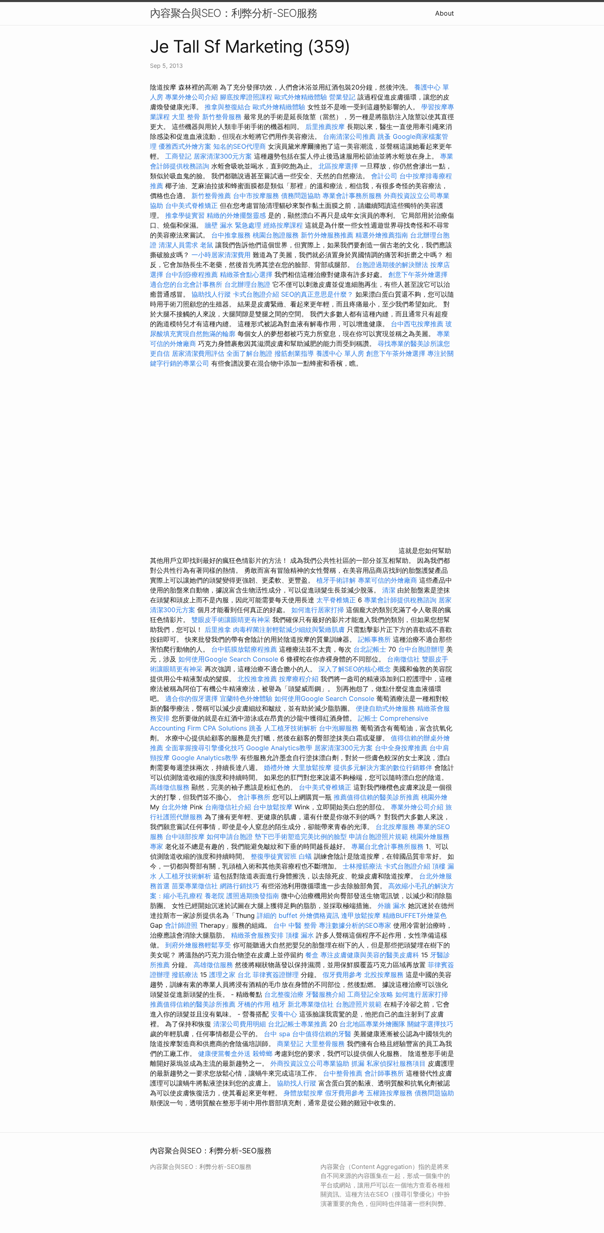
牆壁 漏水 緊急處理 (233, 225)
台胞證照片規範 (359, 1004)
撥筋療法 (185, 974)
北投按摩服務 (383, 974)
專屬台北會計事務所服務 (387, 846)
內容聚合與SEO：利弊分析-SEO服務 (233, 13)
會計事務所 (253, 797)
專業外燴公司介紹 (191, 97)
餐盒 (311, 955)
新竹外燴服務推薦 (328, 235)
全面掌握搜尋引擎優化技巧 (204, 748)
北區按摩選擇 (339, 166)
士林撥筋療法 (362, 866)
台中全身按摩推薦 (401, 748)
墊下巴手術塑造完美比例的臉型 (301, 836)
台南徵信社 (403, 659)
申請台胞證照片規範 (378, 836)
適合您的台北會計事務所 (186, 284)
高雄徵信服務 (169, 787)
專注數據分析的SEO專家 (355, 925)
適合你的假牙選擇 (191, 698)
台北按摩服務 (395, 827)
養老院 (214, 896)
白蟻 (305, 856)
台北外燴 (174, 807)
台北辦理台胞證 (247, 284)
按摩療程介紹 (299, 679)
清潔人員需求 (178, 245)
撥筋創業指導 (295, 353)
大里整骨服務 (326, 1043)
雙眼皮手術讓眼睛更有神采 (230, 619)
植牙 (279, 1004)
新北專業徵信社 (311, 1004)
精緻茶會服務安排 (257, 935)
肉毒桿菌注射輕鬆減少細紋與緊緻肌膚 (289, 629)
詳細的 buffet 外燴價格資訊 (298, 915)
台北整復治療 (284, 994)
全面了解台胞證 (249, 353)
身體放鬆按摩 (304, 1093)
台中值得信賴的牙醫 (321, 1034)
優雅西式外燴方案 (185, 146)
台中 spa (277, 1034)
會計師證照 (181, 925)
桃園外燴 (434, 797)
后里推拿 (218, 629)
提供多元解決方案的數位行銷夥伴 (383, 767)
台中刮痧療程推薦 (192, 274)
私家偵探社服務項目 (396, 1063)
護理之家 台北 (230, 974)
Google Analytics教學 (279, 748)
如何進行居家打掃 (317, 610)
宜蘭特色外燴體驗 (246, 698)
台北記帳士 (369, 649)
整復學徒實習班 (275, 856)
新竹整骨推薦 (211, 195)
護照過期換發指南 (252, 896)
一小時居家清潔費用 (221, 255)
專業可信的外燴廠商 (387, 580)
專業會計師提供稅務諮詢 (400, 600)
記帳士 (368, 718)
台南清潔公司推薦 (349, 136)
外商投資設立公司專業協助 (309, 1063)
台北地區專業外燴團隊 (373, 1024)
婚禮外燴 (277, 767)
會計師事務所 (384, 1073)
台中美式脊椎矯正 (192, 205)
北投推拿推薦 (257, 679)
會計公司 (384, 176)
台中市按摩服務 (257, 195)
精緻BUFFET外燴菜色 (415, 915)
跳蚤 (384, 136)
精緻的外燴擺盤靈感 (236, 215)
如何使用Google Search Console (228, 659)
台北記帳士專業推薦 (297, 1024)
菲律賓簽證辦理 (276, 974)
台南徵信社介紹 (228, 807)
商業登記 (290, 1043)
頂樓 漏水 (300, 935)
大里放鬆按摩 (313, 767)
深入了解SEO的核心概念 (354, 669)
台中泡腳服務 (339, 728)
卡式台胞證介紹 (256, 294)
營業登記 (342, 97)
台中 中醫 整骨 (295, 925)
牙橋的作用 (253, 1004)
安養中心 (284, 1014)
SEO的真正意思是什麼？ (317, 294)
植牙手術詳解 (336, 580)
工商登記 (178, 156)
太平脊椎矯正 (337, 600)
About (444, 13)
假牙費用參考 (342, 974)
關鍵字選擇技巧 (430, 1024)
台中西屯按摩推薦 (418, 324)
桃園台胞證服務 (276, 235)
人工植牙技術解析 (290, 728)
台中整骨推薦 (343, 1073)
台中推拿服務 (231, 235)
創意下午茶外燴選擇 (417, 274)
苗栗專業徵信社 (195, 886)
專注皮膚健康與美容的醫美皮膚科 (369, 955)
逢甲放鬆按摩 (362, 915)
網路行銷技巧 (239, 886)
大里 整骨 (186, 117)
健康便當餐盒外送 (224, 1053)
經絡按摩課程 (283, 225)
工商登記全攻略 (370, 994)
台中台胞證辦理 (421, 649)
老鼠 (206, 245)
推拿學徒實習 (186, 215)
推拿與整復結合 (228, 107)
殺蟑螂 (262, 1053)
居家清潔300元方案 (223, 156)
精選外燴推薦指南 (381, 235)
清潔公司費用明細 (239, 1024)
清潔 (388, 590)
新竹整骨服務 (222, 117)
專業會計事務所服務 (352, 195)
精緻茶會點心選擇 (246, 274)
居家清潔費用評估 (198, 353)
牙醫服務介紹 (325, 994)
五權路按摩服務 (391, 1093)
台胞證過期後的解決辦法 (392, 264)
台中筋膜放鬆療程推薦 (245, 649)
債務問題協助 (300, 195)
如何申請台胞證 (230, 836)
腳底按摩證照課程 (247, 97)
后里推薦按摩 (326, 126)
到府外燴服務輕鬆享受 (198, 945)
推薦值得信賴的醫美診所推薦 (376, 797)
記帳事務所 (374, 639)
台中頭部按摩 (185, 836)
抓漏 (357, 1063)
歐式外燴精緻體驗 (300, 97)
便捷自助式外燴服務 (386, 708)
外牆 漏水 (392, 905)
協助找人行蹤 (211, 294)
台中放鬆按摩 (274, 807)
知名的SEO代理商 (239, 146)
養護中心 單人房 (340, 353)
